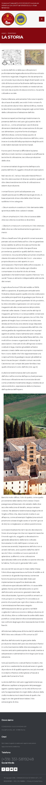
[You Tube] (11, 769)
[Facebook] (3, 769)
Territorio (12, 33)
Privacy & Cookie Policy (34, 781)
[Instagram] (7, 769)
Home (4, 33)
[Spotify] (15, 769)
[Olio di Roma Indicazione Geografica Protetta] (8, 19)
